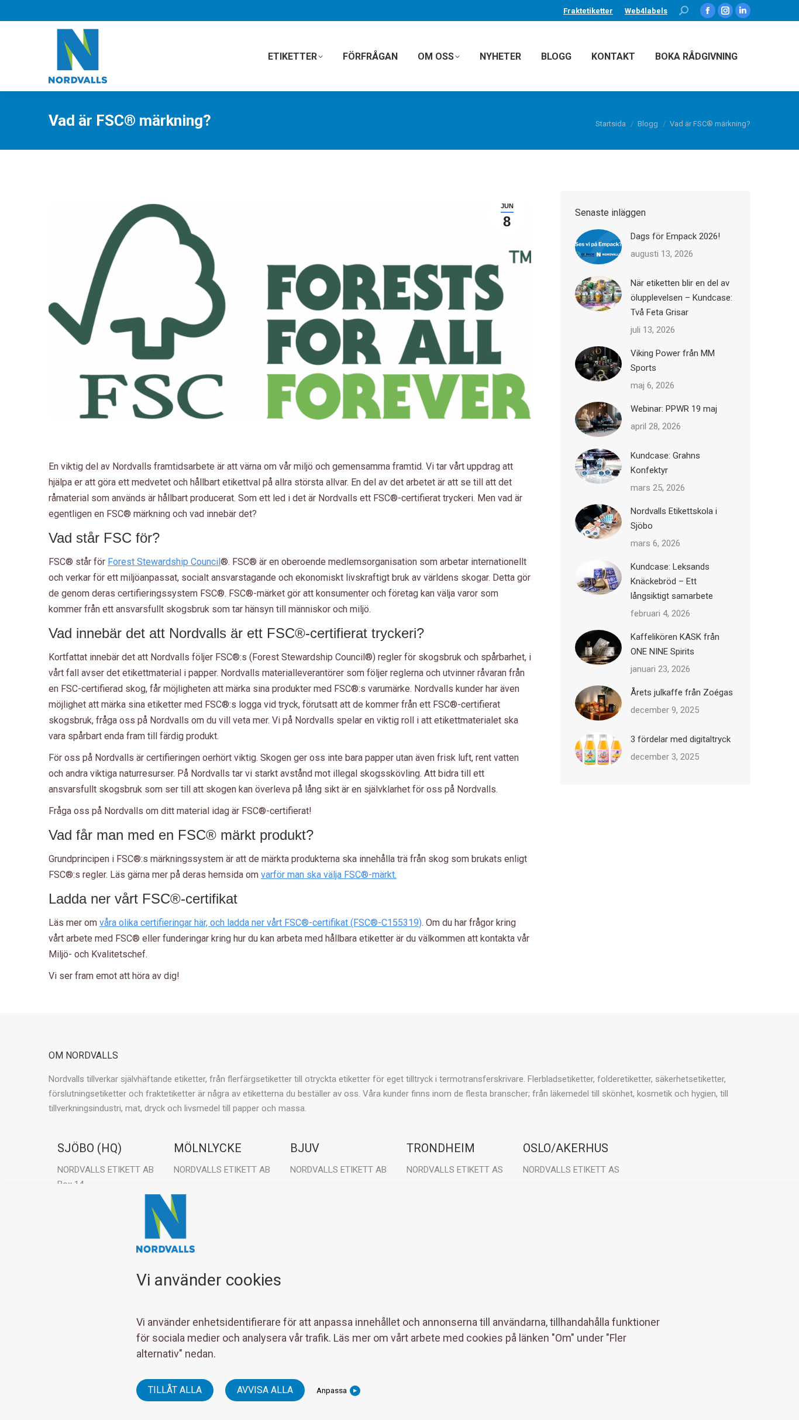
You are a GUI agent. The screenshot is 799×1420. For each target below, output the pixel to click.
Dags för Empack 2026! (675, 236)
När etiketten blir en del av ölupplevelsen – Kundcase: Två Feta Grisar (681, 298)
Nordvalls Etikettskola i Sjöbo (674, 518)
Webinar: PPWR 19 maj (674, 409)
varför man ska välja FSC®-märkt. (329, 874)
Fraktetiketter (588, 10)
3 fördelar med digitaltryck (681, 739)
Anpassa (331, 1390)
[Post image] (598, 246)
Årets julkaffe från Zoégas (682, 692)
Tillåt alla (175, 1389)
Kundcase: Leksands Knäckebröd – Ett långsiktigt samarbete (672, 581)
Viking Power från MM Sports (673, 360)
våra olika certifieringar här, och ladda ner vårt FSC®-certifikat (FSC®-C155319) (260, 922)
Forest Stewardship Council (164, 561)
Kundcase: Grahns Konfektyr (665, 462)
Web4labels (646, 10)
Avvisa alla (265, 1389)
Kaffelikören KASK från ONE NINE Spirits (675, 644)
